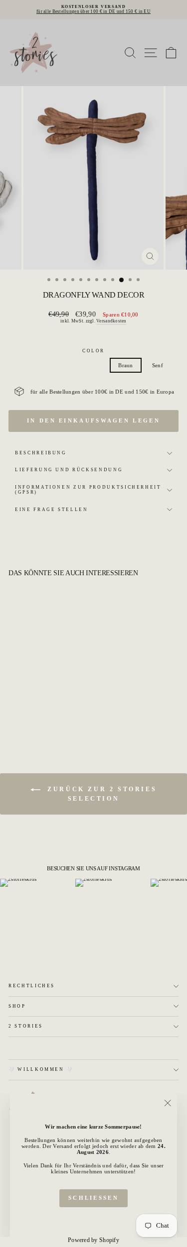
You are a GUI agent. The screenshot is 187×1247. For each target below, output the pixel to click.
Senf (157, 365)
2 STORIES (25, 1026)
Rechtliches (31, 985)
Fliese (93, 365)
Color (93, 351)
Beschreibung (41, 452)
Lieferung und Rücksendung (69, 469)
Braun (125, 365)
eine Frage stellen (51, 509)
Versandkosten (111, 320)
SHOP (17, 1006)
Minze (58, 365)
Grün (26, 365)
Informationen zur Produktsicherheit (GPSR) (88, 490)
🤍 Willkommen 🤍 (40, 1069)
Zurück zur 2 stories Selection (100, 794)
